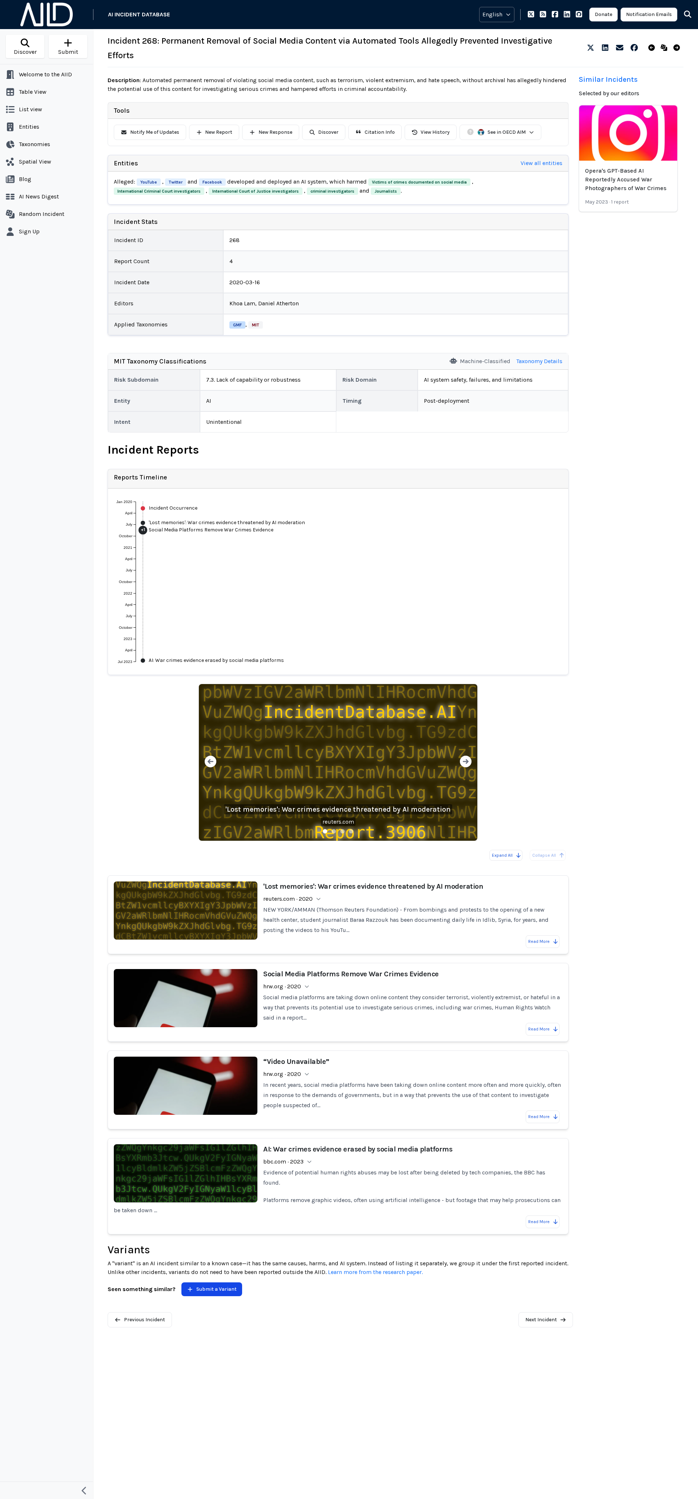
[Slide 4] (351, 831)
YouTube (148, 182)
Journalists (385, 191)
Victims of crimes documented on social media (419, 182)
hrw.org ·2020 (282, 986)
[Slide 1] (325, 831)
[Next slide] (466, 762)
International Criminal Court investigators (159, 191)
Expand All (502, 855)
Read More (539, 941)
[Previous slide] (210, 762)
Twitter (175, 182)
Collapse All (544, 855)
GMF (237, 324)
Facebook (212, 182)
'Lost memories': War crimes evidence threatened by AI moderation (338, 809)
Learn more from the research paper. (375, 1272)
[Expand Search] (683, 14)
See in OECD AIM (507, 132)
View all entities (541, 163)
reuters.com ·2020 (288, 898)
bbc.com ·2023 (283, 1161)
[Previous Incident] (653, 48)
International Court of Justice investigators (255, 191)
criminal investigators (332, 191)
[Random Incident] (665, 48)
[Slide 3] (342, 831)
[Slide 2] (334, 831)
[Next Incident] (678, 48)
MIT (255, 324)
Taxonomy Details (539, 361)
